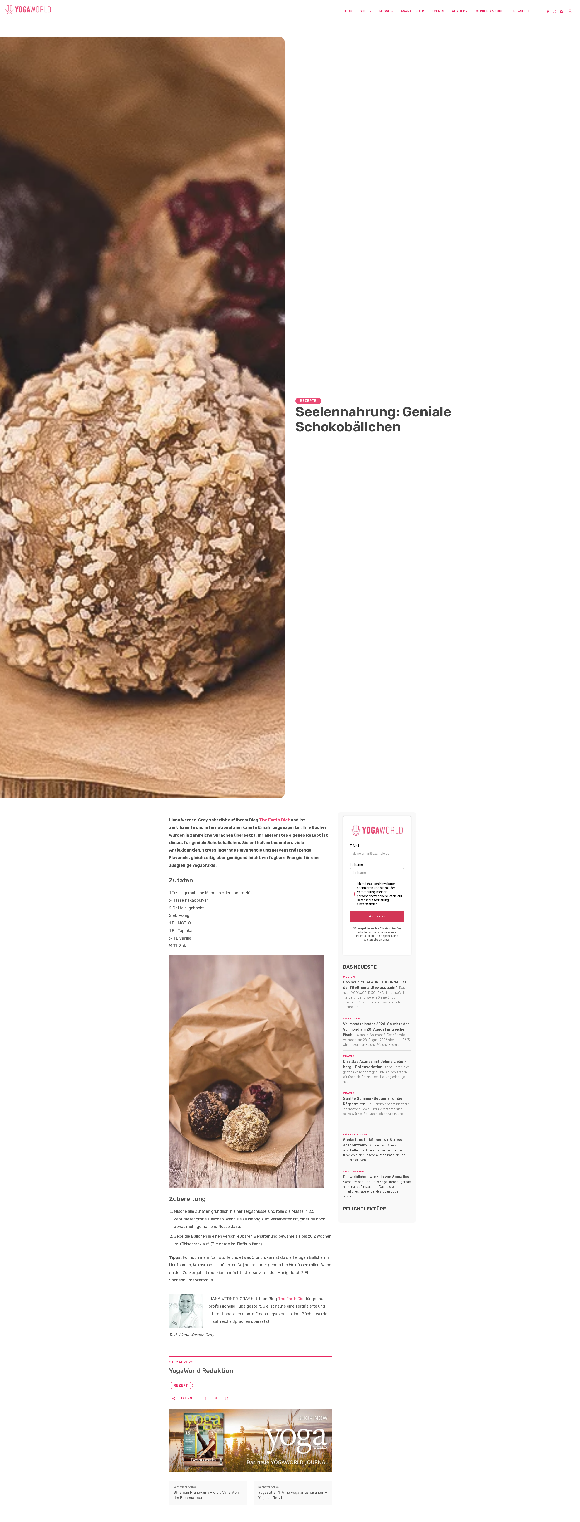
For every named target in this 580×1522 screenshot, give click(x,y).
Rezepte (308, 401)
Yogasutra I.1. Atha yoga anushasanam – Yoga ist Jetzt (292, 1495)
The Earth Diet (274, 819)
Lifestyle (351, 1018)
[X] (215, 1398)
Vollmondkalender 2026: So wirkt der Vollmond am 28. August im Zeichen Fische (376, 1029)
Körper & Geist (356, 1134)
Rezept (181, 1385)
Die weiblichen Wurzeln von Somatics (376, 1177)
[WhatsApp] (226, 1398)
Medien (349, 976)
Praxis (348, 1056)
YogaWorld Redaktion (201, 1371)
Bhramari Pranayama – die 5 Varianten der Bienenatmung (206, 1495)
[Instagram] (556, 11)
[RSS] (563, 11)
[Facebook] (549, 11)
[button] (570, 11)
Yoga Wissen (354, 1171)
